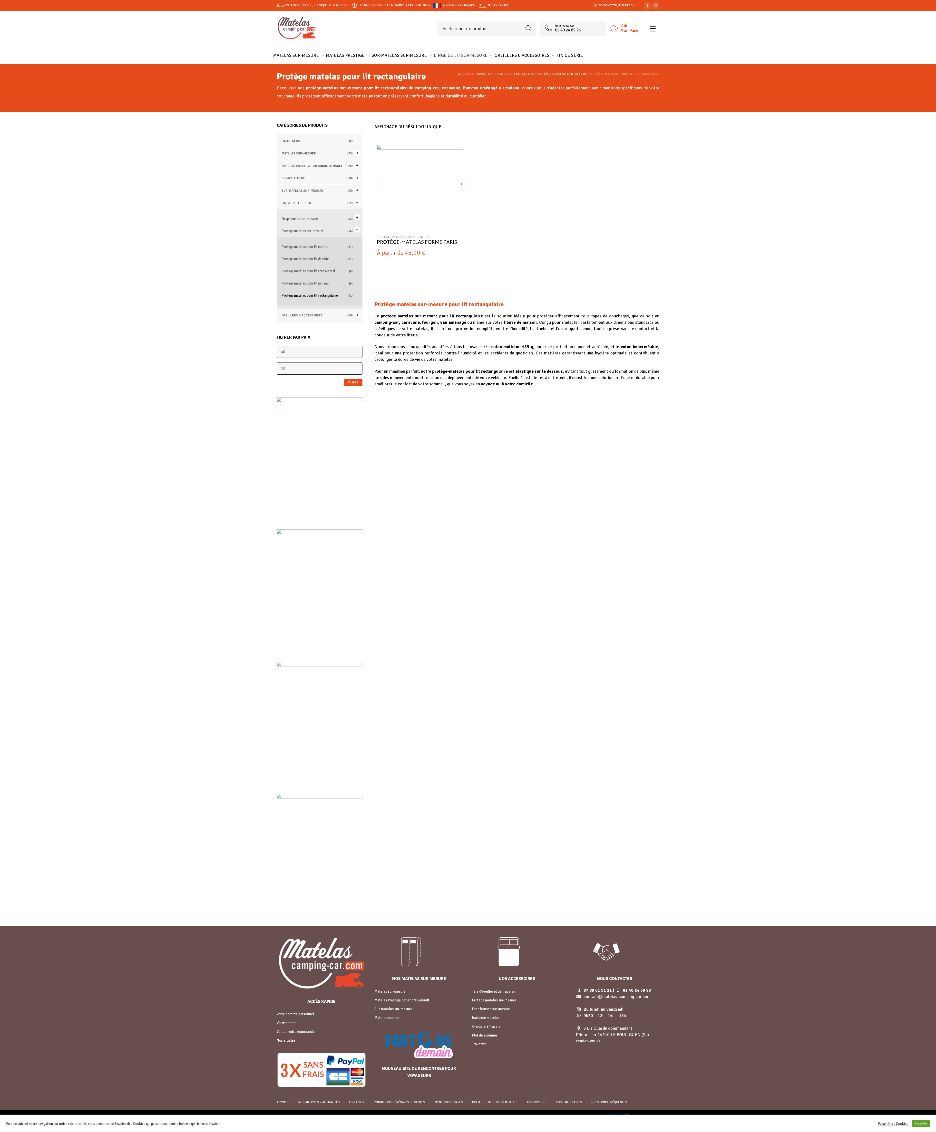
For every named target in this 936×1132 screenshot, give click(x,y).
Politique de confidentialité (494, 1102)
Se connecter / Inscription (616, 5)
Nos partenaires (569, 1102)
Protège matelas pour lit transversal (308, 271)
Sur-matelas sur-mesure (302, 191)
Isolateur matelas (485, 1018)
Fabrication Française (459, 5)
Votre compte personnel (295, 1014)
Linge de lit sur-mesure (302, 203)
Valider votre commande (296, 1031)
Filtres (353, 382)
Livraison (356, 1102)
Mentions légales (448, 1102)
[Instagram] (655, 5)
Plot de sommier (484, 1035)
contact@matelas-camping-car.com (617, 996)
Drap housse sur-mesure (300, 219)
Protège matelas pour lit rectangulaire (310, 295)
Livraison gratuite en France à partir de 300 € (395, 5)
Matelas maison (386, 1018)
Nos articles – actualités (319, 1102)
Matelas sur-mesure (299, 153)
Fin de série (291, 141)
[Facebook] (647, 5)
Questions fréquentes (609, 1102)
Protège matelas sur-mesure (303, 231)
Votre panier (286, 1023)
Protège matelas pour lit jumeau (305, 283)
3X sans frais (497, 5)
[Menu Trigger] (652, 28)
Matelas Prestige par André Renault (312, 166)
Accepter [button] (921, 1123)
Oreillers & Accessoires (302, 315)
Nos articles (286, 1040)
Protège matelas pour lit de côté (305, 259)
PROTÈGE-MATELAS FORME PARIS (417, 242)
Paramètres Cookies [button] (893, 1124)
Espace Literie (293, 178)
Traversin (479, 1044)
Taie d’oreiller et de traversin (494, 991)
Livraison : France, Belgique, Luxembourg (317, 5)
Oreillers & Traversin (487, 1026)
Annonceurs (536, 1102)
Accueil (283, 1102)
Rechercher (528, 28)
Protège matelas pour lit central (305, 247)
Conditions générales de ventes (399, 1102)
